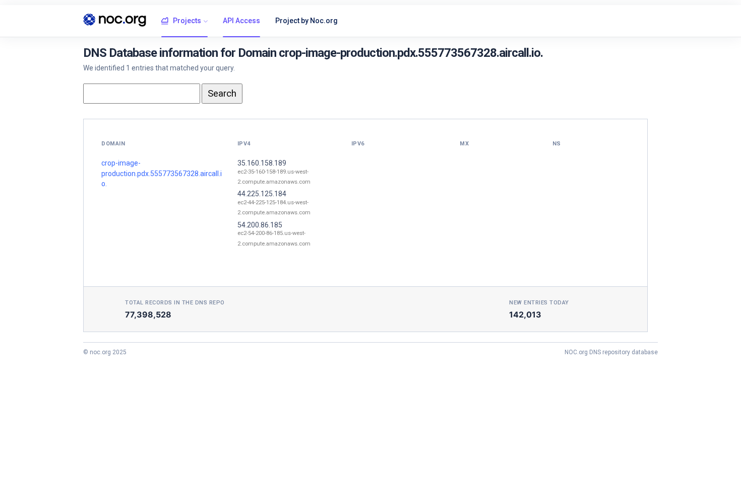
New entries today (539, 302)
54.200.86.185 (259, 225)
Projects (187, 21)
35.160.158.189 (261, 163)
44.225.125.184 (261, 194)
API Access (241, 21)
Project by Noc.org (306, 21)
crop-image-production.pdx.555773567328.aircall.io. (161, 173)
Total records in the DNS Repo (175, 302)
